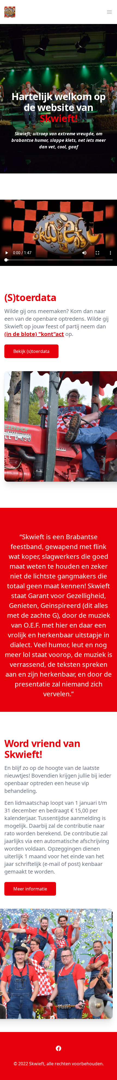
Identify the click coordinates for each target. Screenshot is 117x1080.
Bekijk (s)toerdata (31, 351)
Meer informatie (30, 889)
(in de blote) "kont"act (34, 334)
